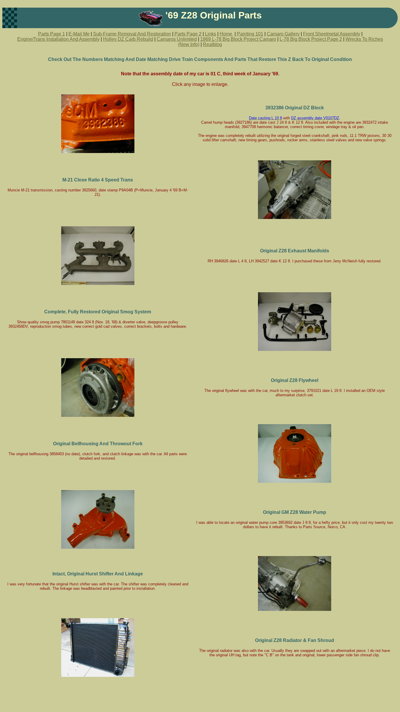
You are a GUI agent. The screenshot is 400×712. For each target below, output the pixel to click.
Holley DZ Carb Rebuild (128, 39)
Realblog (212, 44)
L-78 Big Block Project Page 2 (311, 39)
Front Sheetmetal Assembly (331, 33)
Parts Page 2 (188, 33)
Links (210, 33)
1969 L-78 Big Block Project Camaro (238, 39)
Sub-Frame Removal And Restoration (132, 33)
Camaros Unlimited (177, 39)
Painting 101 (250, 33)
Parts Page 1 (51, 33)
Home (226, 33)
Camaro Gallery (283, 33)
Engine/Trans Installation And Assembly (58, 39)
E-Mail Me (79, 33)
